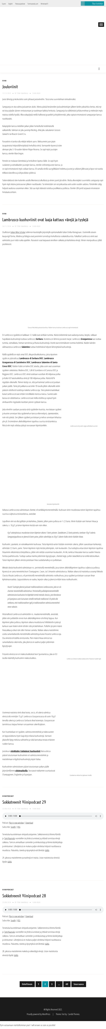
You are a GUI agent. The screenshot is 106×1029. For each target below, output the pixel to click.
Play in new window (16, 822)
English (10, 3)
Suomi (4, 3)
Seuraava (79, 984)
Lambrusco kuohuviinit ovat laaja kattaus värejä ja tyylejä (45, 219)
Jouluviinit (10, 86)
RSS (18, 826)
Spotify (13, 826)
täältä (47, 850)
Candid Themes (74, 1014)
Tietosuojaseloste (20, 3)
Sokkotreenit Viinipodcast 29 (24, 802)
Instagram (96, 69)
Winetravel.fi (44, 3)
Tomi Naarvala (22, 93)
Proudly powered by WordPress (39, 1014)
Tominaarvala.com (33, 3)
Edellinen (27, 984)
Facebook (92, 69)
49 (67, 984)
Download (29, 822)
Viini (4, 81)
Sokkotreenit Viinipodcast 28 (24, 895)
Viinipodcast (8, 796)
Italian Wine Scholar (17, 232)
